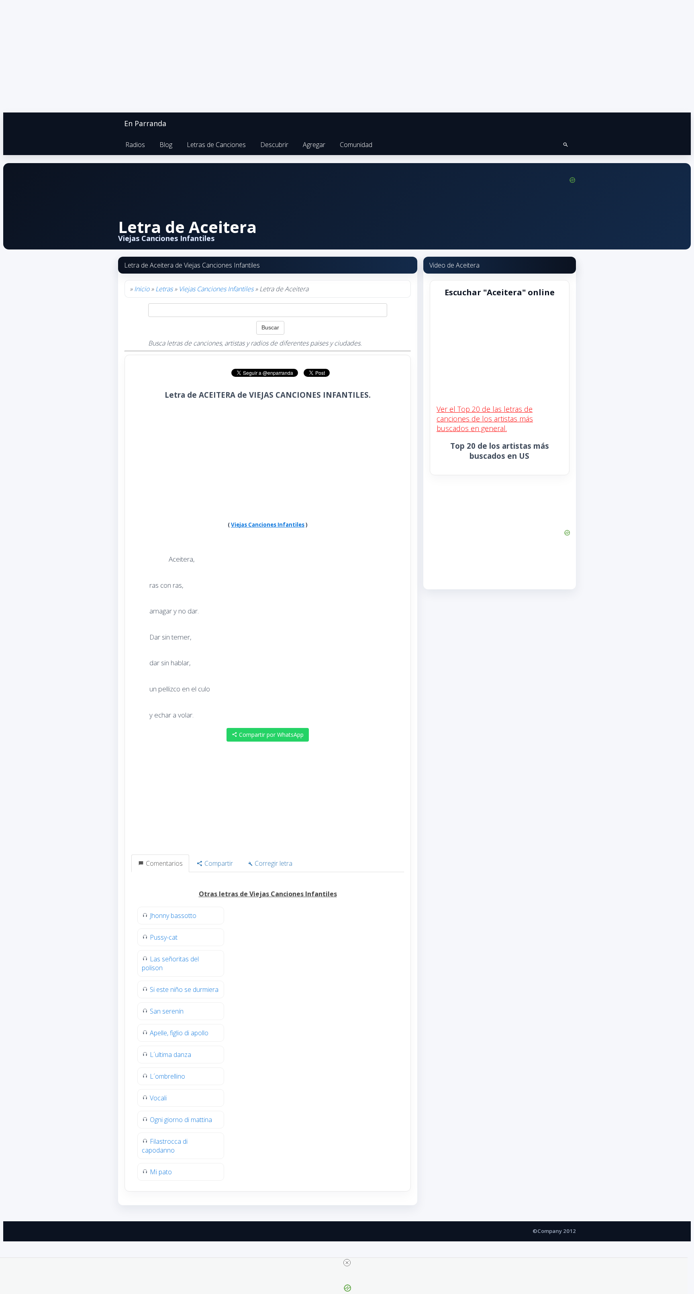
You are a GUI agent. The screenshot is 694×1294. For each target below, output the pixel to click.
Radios (135, 144)
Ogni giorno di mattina (181, 1119)
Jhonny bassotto (173, 915)
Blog (165, 144)
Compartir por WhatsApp (270, 734)
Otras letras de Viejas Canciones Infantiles (268, 893)
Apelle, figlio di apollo (179, 1032)
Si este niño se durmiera (184, 989)
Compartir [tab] (218, 863)
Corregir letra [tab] (272, 863)
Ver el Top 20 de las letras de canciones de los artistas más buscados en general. (485, 418)
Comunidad (356, 144)
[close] (347, 1262)
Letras (164, 288)
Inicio (141, 288)
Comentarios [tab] (163, 863)
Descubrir (274, 144)
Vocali (158, 1098)
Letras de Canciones (216, 144)
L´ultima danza (170, 1054)
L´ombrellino (167, 1076)
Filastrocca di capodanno (165, 1146)
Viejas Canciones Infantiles (216, 288)
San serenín (167, 1011)
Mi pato (161, 1171)
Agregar (314, 144)
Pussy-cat (164, 937)
